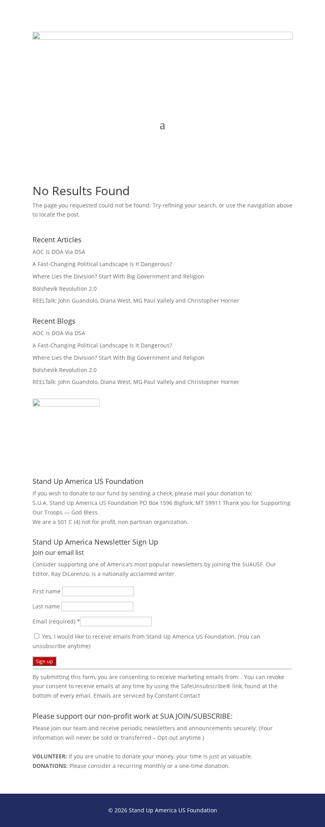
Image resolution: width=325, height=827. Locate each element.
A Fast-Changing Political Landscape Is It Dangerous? (102, 264)
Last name (46, 606)
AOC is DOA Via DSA (58, 251)
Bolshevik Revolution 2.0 (64, 288)
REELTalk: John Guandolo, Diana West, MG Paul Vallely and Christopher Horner (135, 300)
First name (47, 591)
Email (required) (56, 621)
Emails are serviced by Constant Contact (147, 695)
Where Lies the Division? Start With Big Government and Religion (118, 276)
